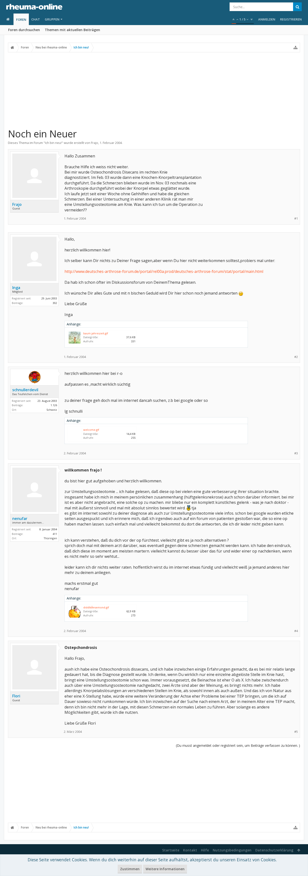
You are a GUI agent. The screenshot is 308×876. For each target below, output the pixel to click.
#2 (296, 357)
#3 (296, 453)
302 (55, 303)
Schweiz (51, 409)
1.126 (54, 405)
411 (55, 534)
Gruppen (52, 19)
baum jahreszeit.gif (95, 333)
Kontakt (190, 850)
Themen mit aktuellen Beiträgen (72, 29)
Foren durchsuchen (24, 29)
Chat (35, 19)
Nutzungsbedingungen (232, 850)
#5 (296, 732)
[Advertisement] (154, 90)
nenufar (19, 518)
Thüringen (50, 538)
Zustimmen (130, 869)
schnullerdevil (25, 389)
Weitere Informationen (165, 869)
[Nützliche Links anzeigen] (295, 47)
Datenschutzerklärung (274, 850)
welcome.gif (91, 429)
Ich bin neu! (53, 143)
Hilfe (205, 850)
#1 (296, 218)
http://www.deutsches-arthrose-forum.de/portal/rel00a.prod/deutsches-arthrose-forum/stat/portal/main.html (163, 271)
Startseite (170, 850)
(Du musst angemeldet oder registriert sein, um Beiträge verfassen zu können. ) (238, 745)
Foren (21, 19)
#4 (296, 631)
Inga (16, 287)
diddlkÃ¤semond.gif (96, 607)
